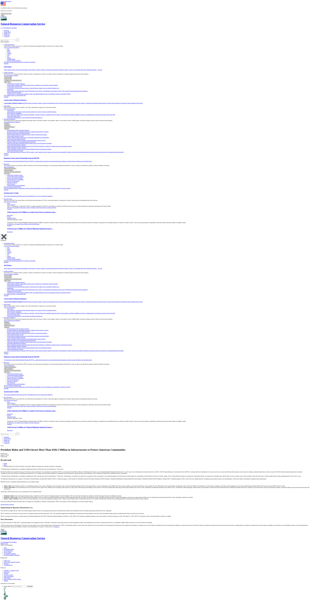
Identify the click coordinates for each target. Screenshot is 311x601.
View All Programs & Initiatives (12, 122)
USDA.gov (7, 35)
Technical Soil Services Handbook (16, 185)
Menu (2, 15)
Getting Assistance (8, 72)
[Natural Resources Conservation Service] (155, 18)
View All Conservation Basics (11, 47)
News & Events (8, 199)
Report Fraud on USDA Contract (12, 579)
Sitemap (6, 580)
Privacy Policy (7, 552)
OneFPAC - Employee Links (11, 570)
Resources (6, 164)
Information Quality (9, 549)
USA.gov (6, 563)
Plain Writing (7, 577)
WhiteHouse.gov (8, 565)
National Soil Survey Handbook (15, 179)
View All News (11, 204)
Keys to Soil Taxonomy (13, 181)
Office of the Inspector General (12, 562)
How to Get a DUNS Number (15, 178)
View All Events (11, 218)
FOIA (5, 547)
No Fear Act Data (8, 575)
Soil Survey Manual (12, 182)
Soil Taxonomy (11, 184)
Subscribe (6, 30)
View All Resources (9, 167)
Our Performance (8, 550)
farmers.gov (7, 33)
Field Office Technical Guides (15, 175)
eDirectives (7, 572)
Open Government (8, 576)
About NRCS (7, 32)
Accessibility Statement (10, 553)
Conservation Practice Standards (15, 176)
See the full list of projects (7, 504)
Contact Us (7, 36)
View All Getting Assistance (11, 75)
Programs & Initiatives (9, 119)
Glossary (6, 573)
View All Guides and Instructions (12, 187)
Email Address (7, 586)
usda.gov (57, 526)
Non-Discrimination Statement (11, 555)
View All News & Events (10, 201)
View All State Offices (9, 109)
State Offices (7, 106)
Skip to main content (6, 1)
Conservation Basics (9, 44)
